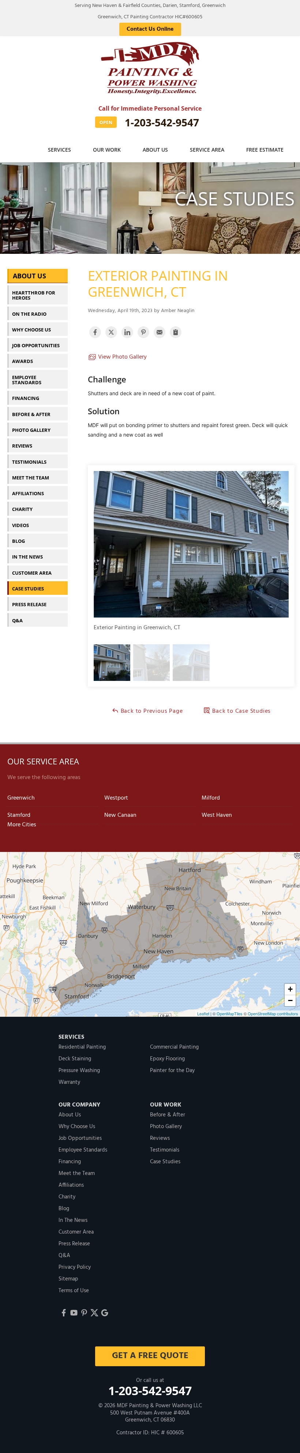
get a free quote (150, 1356)
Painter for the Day (172, 1070)
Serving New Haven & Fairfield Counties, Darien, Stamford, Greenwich (150, 6)
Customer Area (32, 573)
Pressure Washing (79, 1070)
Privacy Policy (75, 1267)
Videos (20, 525)
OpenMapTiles (230, 1013)
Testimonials (29, 462)
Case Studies (28, 588)
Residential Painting (82, 1047)
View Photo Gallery (122, 357)
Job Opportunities (36, 345)
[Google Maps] (104, 1312)
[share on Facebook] (95, 332)
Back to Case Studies (240, 711)
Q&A (17, 620)
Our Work (107, 149)
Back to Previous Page (151, 711)
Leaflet (203, 1013)
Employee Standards (26, 380)
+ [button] (290, 989)
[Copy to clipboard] (175, 332)
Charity (22, 509)
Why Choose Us (31, 329)
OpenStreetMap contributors (273, 1013)
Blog (18, 541)
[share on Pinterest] (143, 332)
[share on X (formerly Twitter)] (111, 332)
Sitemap (68, 1279)
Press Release (29, 604)
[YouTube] (74, 1312)
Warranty (69, 1082)
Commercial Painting (174, 1047)
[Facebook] (63, 1312)
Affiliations (28, 493)
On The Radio (29, 314)
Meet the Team (30, 477)
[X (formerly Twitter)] (94, 1312)
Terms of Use (74, 1290)
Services (59, 149)
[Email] (159, 332)
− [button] (290, 1000)
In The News (27, 556)
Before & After (31, 414)
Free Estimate (265, 149)
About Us (155, 149)
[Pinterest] (84, 1312)
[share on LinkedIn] (127, 332)
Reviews (22, 445)
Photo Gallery (31, 430)
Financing (25, 398)
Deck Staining (75, 1058)
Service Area (207, 149)
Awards (22, 361)
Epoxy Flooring (167, 1058)
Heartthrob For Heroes (33, 295)
